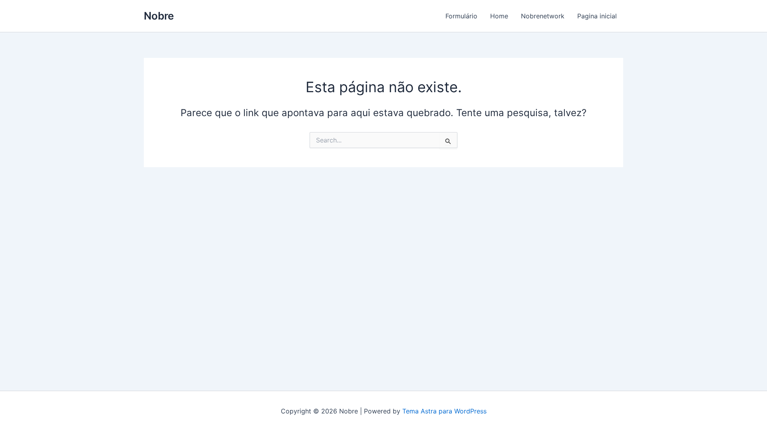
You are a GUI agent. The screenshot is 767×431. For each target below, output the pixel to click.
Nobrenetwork (542, 16)
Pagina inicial (597, 16)
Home (499, 16)
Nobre (159, 16)
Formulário (461, 16)
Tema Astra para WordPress (444, 411)
